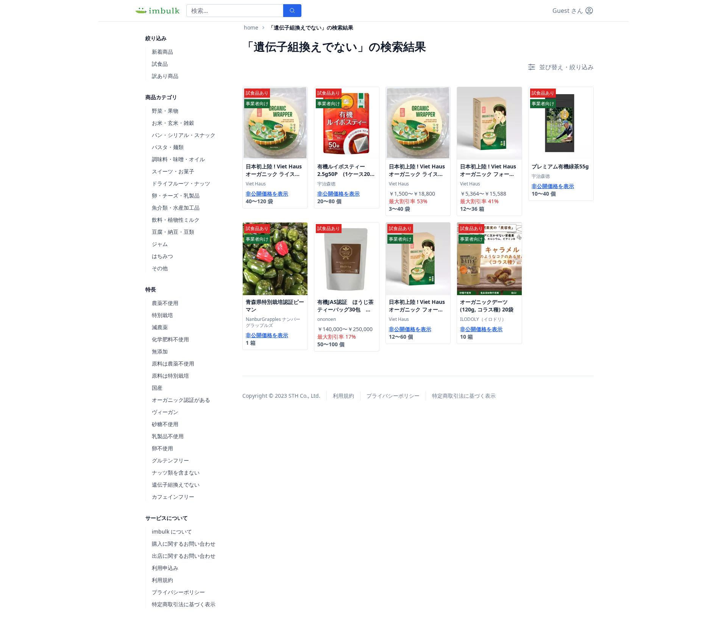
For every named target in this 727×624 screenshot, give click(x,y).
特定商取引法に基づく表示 (183, 604)
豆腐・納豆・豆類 (173, 231)
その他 (160, 268)
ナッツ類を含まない (176, 472)
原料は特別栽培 (170, 375)
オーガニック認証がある (181, 399)
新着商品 (162, 51)
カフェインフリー (173, 496)
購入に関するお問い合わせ (183, 543)
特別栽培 (162, 315)
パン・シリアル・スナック (183, 134)
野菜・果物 (165, 110)
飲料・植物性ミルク (176, 219)
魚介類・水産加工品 (176, 207)
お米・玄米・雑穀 (173, 122)
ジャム (160, 243)
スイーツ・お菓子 (173, 171)
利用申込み (165, 567)
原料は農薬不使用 (173, 363)
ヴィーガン (165, 411)
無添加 (160, 351)
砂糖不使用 (165, 424)
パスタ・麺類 (168, 147)
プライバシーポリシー (178, 592)
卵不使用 (162, 448)
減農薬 (160, 327)
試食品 (160, 63)
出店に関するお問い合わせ (183, 555)
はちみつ (162, 256)
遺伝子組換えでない (176, 484)
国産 (157, 387)
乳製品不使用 (168, 436)
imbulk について (172, 531)
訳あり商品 (165, 75)
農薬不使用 (165, 303)
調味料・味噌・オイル (178, 159)
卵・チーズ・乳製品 (176, 195)
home (251, 27)
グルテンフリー (170, 460)
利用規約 (162, 580)
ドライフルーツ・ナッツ (181, 183)
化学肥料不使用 (170, 339)
